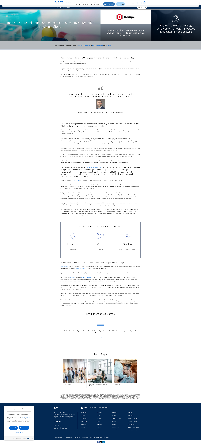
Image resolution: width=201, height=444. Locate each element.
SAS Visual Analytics (84, 45)
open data (76, 180)
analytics (72, 277)
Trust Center (85, 437)
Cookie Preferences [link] (58, 437)
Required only (24, 428)
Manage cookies (19, 432)
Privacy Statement (68, 437)
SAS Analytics (64, 266)
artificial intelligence (86, 277)
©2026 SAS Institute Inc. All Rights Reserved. (100, 437)
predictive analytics (81, 268)
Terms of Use (77, 437)
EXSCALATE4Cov (93, 167)
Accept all (13, 428)
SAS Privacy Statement (26, 417)
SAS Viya (108, 45)
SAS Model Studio (97, 45)
